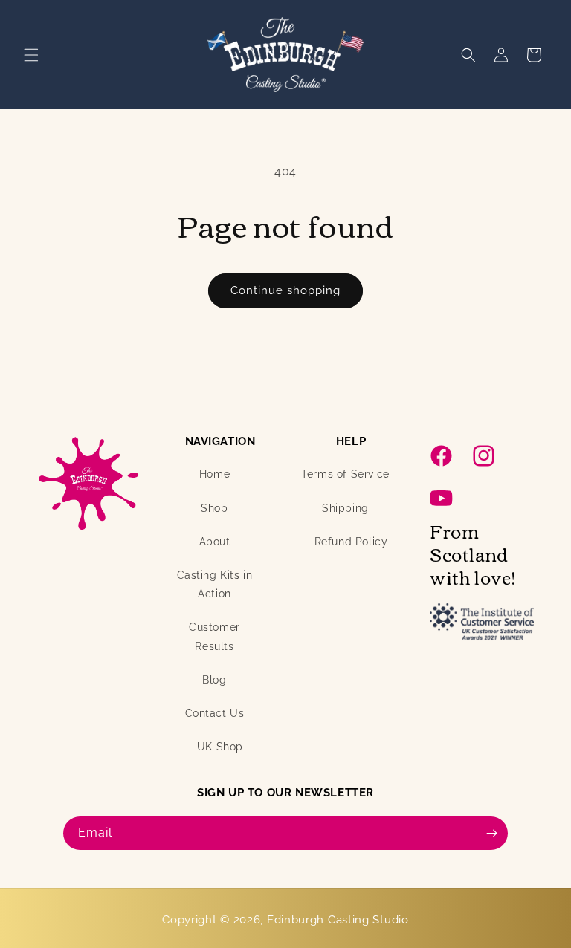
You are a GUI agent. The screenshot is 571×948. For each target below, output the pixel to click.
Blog (214, 680)
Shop (214, 508)
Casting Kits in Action (215, 584)
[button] (31, 55)
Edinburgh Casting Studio (338, 919)
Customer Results (214, 636)
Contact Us (215, 713)
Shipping (345, 508)
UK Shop (220, 747)
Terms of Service (345, 474)
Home (214, 474)
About (214, 542)
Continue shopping (285, 290)
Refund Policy (351, 542)
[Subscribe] (491, 833)
